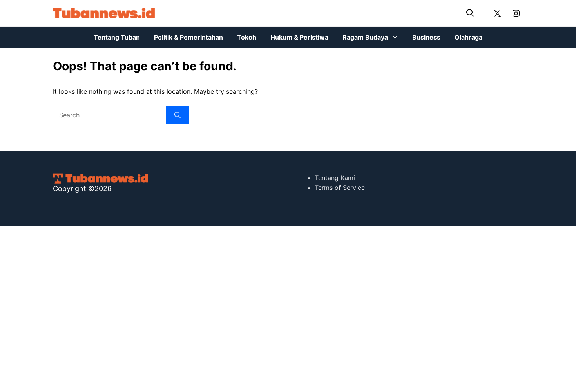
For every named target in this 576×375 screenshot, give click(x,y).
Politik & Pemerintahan (188, 37)
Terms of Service (340, 187)
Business (426, 37)
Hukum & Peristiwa (299, 37)
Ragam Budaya (365, 37)
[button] (470, 13)
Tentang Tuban (117, 37)
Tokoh (246, 37)
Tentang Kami (335, 178)
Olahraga (468, 37)
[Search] (177, 115)
